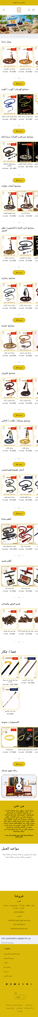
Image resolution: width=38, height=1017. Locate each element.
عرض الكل (19, 84)
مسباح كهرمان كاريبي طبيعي (9, 116)
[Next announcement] (34, 2)
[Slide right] (23, 78)
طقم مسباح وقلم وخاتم (9, 546)
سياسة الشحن (8, 976)
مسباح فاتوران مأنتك (9, 400)
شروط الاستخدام (9, 958)
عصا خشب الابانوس (27, 680)
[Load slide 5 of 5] (24, 36)
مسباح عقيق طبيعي (9, 497)
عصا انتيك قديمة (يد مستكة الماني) (10, 681)
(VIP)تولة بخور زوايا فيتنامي (25, 631)
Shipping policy (29, 1008)
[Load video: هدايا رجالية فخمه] (19, 786)
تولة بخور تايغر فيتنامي (9, 631)
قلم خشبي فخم (25, 588)
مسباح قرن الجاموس (9, 69)
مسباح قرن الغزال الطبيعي (25, 164)
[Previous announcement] (3, 2)
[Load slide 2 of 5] (16, 36)
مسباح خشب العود (9, 353)
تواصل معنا (7, 967)
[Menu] (4, 10)
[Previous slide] (11, 36)
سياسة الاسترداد (28, 1005)
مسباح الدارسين (25, 213)
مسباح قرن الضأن (9, 258)
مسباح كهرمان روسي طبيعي (25, 116)
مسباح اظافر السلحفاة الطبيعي (9, 164)
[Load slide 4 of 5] (21, 36)
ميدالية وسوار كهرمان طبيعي (25, 749)
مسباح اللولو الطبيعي (25, 497)
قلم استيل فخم (9, 588)
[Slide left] (15, 78)
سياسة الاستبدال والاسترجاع (12, 954)
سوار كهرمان (9, 749)
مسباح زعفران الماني (9, 305)
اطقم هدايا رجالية (25, 546)
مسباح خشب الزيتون (25, 353)
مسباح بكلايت (9, 448)
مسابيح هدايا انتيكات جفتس (16, 1005)
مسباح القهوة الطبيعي (9, 213)
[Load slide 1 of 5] (14, 36)
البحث (5, 962)
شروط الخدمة (19, 1008)
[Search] (29, 10)
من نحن (6, 971)
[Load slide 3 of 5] (19, 36)
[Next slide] (27, 36)
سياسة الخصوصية (10, 1008)
